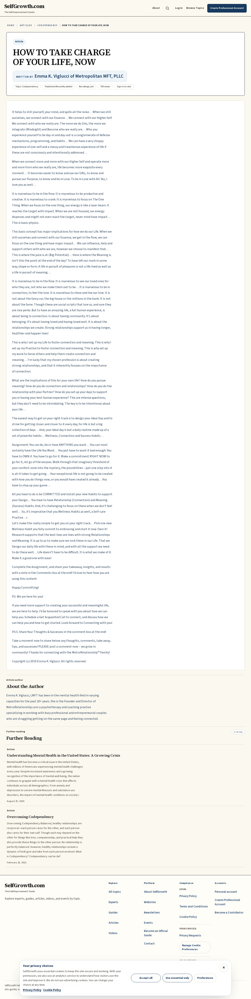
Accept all (145, 978)
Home (11, 25)
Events (148, 923)
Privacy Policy (188, 896)
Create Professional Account (227, 902)
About (156, 8)
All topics (115, 892)
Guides (113, 913)
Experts (113, 902)
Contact (149, 944)
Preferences (205, 978)
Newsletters (152, 913)
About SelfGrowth (155, 892)
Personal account (226, 892)
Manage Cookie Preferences (191, 947)
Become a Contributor (229, 913)
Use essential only (177, 978)
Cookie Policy (188, 917)
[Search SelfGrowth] (167, 8)
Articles (26, 25)
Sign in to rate (124, 86)
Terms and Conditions (193, 906)
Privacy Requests (190, 935)
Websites (150, 902)
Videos (113, 933)
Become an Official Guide (156, 933)
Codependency (47, 25)
